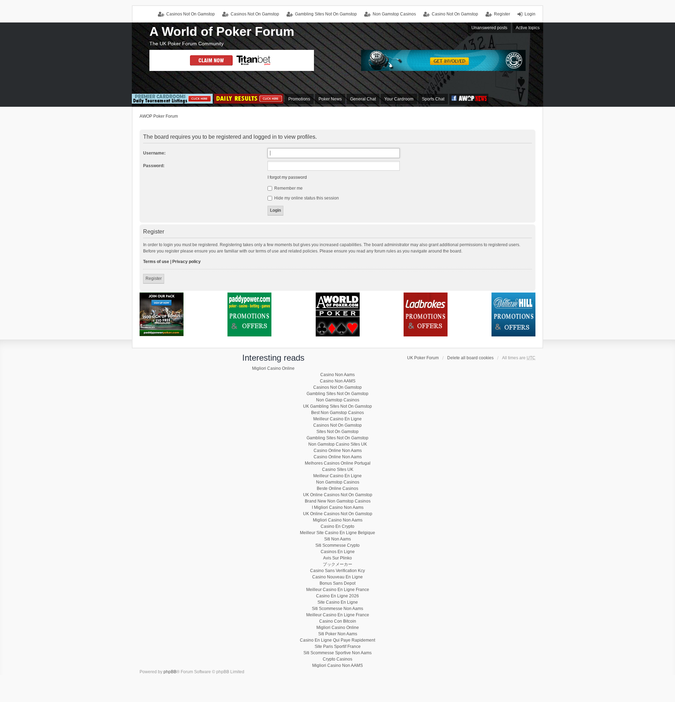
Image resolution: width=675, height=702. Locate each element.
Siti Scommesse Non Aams (337, 608)
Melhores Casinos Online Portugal (338, 463)
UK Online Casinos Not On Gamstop (337, 494)
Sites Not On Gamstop (337, 431)
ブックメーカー (337, 564)
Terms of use (156, 261)
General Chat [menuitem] (363, 99)
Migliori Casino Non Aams (337, 520)
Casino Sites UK (337, 469)
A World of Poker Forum (221, 31)
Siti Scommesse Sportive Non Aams (337, 652)
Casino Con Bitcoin (337, 621)
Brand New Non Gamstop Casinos (338, 501)
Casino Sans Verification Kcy (337, 570)
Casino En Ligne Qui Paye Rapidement (337, 640)
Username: (154, 153)
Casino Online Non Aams (338, 450)
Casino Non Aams (337, 374)
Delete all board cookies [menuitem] (470, 357)
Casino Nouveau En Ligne (337, 577)
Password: (154, 165)
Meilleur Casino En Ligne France (337, 589)
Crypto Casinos (337, 659)
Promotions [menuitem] (299, 99)
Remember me (288, 188)
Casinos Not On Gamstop (255, 14)
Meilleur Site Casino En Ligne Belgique (337, 532)
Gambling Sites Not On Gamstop (326, 14)
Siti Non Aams (337, 539)
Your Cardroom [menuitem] (398, 99)
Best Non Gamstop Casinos (337, 412)
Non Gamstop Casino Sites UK (337, 444)
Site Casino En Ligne (337, 602)
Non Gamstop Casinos (394, 14)
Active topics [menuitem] (528, 27)
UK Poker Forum (423, 357)
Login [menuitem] (530, 14)
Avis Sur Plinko (337, 558)
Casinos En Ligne (338, 551)
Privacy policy (186, 261)
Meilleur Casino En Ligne (337, 418)
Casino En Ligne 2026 (337, 595)
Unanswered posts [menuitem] (489, 27)
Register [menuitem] (502, 14)
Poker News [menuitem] (330, 99)
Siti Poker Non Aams (337, 633)
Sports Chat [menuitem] (433, 99)
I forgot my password (287, 177)
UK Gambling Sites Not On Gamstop (337, 406)
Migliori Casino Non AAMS (337, 665)
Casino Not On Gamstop (455, 14)
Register (154, 278)
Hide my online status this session (306, 198)
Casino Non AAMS (337, 381)
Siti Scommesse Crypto (337, 545)
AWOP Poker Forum (159, 116)
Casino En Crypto (337, 526)
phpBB (169, 671)
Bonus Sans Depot (337, 583)
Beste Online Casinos (337, 488)
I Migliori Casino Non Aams (338, 507)
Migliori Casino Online (273, 368)
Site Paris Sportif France (338, 646)
